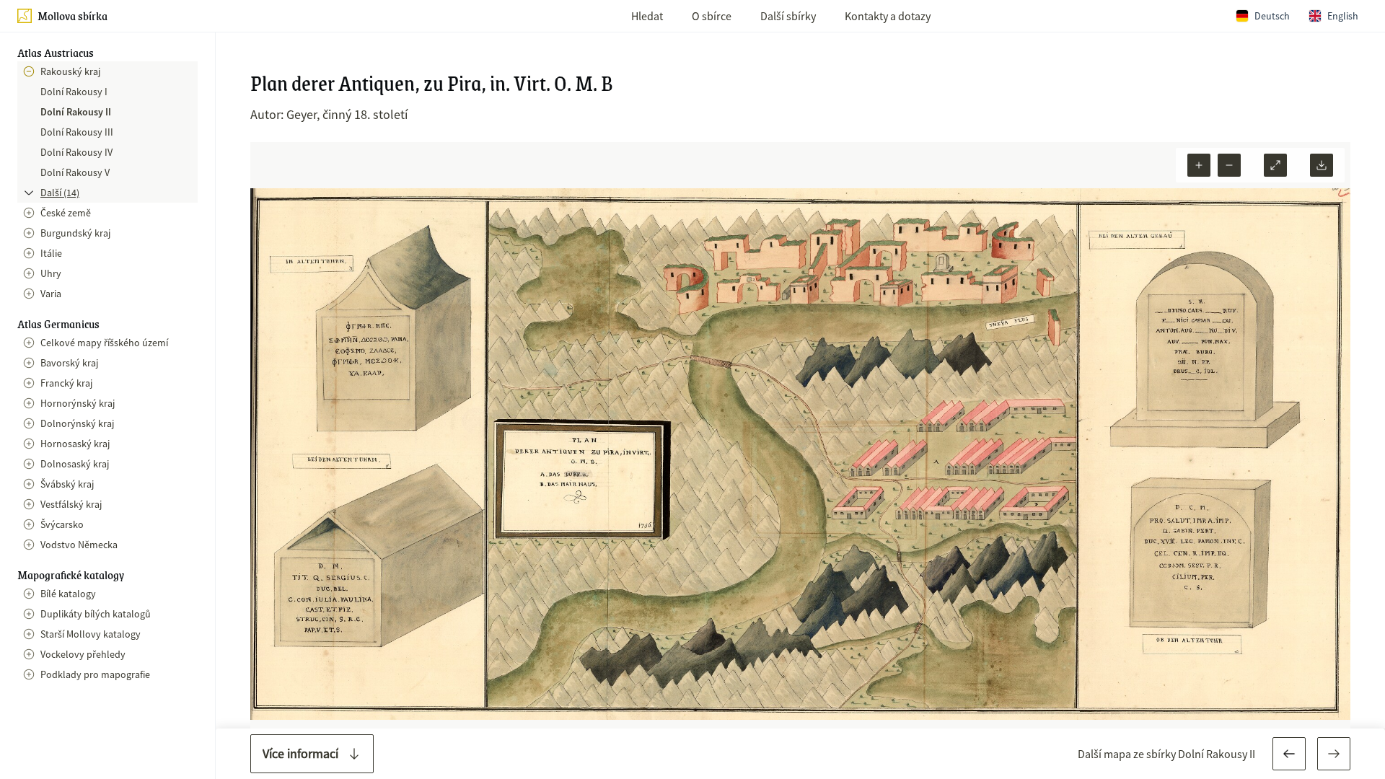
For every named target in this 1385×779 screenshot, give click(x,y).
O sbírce (711, 16)
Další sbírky (788, 16)
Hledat (647, 16)
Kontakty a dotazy (888, 16)
